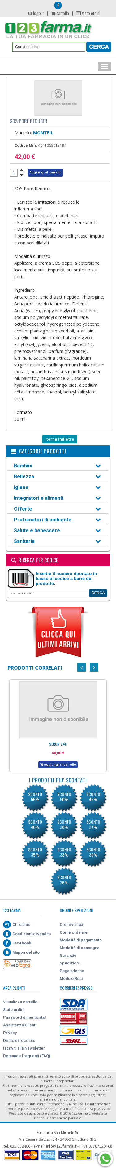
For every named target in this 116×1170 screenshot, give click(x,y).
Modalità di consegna (79, 947)
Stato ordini (13, 1009)
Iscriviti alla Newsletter (24, 1048)
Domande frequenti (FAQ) (26, 1056)
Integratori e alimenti (38, 498)
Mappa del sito (26, 952)
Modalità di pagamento (81, 940)
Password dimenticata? (24, 1017)
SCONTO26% (64, 880)
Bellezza (24, 476)
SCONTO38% (64, 824)
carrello (62, 13)
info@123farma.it (61, 1146)
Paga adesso (72, 970)
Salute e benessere (37, 530)
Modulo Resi (71, 978)
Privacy (10, 1032)
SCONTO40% (35, 824)
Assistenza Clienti (19, 1025)
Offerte (23, 509)
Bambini (23, 466)
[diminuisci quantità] (21, 175)
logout (38, 13)
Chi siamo (21, 924)
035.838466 (20, 1146)
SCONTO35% (35, 852)
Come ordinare (74, 932)
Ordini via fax (71, 924)
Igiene (21, 487)
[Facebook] (58, 5)
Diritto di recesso (19, 1040)
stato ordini (90, 13)
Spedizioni (69, 963)
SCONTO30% (93, 852)
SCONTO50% (64, 796)
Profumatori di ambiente (42, 520)
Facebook (21, 943)
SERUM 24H (58, 744)
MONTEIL (43, 133)
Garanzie (68, 955)
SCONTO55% (35, 796)
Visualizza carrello (20, 1002)
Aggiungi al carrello (59, 765)
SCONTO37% (93, 824)
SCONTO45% (93, 796)
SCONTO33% (64, 852)
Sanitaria (24, 541)
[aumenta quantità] (21, 170)
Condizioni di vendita (31, 934)
